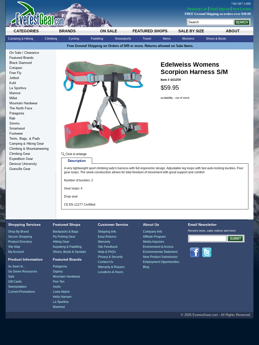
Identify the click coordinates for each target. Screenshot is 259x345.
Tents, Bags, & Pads (24, 138)
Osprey (58, 271)
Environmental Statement (160, 252)
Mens (166, 38)
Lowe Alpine (61, 291)
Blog (146, 267)
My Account (16, 252)
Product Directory (20, 241)
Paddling (97, 38)
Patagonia (16, 113)
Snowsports (123, 38)
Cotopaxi (15, 68)
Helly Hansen (62, 297)
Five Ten (58, 281)
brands (67, 31)
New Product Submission (160, 257)
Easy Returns (107, 236)
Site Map (14, 247)
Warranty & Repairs (111, 267)
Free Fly (15, 73)
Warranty (104, 241)
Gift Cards (15, 281)
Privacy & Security (110, 257)
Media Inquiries (153, 241)
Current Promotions (21, 291)
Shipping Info (107, 231)
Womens (188, 38)
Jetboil (14, 78)
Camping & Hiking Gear (26, 143)
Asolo (57, 286)
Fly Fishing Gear (64, 236)
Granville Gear (19, 169)
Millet (13, 98)
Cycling (74, 38)
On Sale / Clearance (24, 53)
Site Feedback (108, 247)
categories (26, 31)
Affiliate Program (154, 236)
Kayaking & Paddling (67, 247)
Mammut (59, 307)
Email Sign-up (220, 9)
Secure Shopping (20, 236)
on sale (108, 31)
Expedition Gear (21, 159)
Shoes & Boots (216, 38)
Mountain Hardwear (23, 103)
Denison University (23, 164)
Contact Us (105, 262)
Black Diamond (20, 63)
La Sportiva (17, 88)
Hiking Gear (61, 241)
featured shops (150, 31)
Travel (147, 38)
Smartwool (17, 128)
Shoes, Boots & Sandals (69, 252)
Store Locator (241, 9)
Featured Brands (21, 58)
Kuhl (12, 83)
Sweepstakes (17, 286)
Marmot (14, 93)
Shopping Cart (197, 9)
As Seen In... (16, 266)
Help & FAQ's (107, 252)
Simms (14, 123)
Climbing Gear (19, 154)
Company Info (152, 231)
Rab (12, 118)
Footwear (16, 133)
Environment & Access (158, 247)
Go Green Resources (22, 271)
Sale (11, 276)
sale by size (191, 31)
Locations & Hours (110, 272)
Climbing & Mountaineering (29, 149)
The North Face (20, 108)
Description (77, 161)
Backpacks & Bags (65, 231)
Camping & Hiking (20, 38)
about (233, 31)
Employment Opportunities (161, 262)
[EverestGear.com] (129, 13)
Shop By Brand (18, 231)
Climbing (51, 38)
